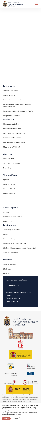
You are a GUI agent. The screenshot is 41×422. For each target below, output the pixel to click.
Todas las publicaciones (11, 230)
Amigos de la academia (11, 116)
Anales (5, 234)
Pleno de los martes (10, 184)
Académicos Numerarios (12, 128)
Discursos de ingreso (10, 239)
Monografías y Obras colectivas (14, 243)
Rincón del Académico (11, 189)
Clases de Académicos (11, 124)
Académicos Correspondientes (14, 142)
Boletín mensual (9, 193)
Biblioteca (7, 269)
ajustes (18, 415)
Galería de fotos (9, 95)
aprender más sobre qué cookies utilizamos (21, 413)
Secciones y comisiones (11, 163)
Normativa (7, 168)
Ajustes (16, 418)
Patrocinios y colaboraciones (13, 100)
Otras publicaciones (10, 253)
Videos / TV (7, 221)
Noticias (6, 212)
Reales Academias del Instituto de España (18, 111)
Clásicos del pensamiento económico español (19, 248)
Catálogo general (9, 264)
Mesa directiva (8, 159)
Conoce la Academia (10, 91)
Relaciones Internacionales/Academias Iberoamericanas (17, 105)
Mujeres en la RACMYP (11, 147)
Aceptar (6, 418)
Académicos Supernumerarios (14, 133)
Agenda (6, 180)
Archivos (6, 273)
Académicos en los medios (12, 217)
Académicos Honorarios (12, 138)
